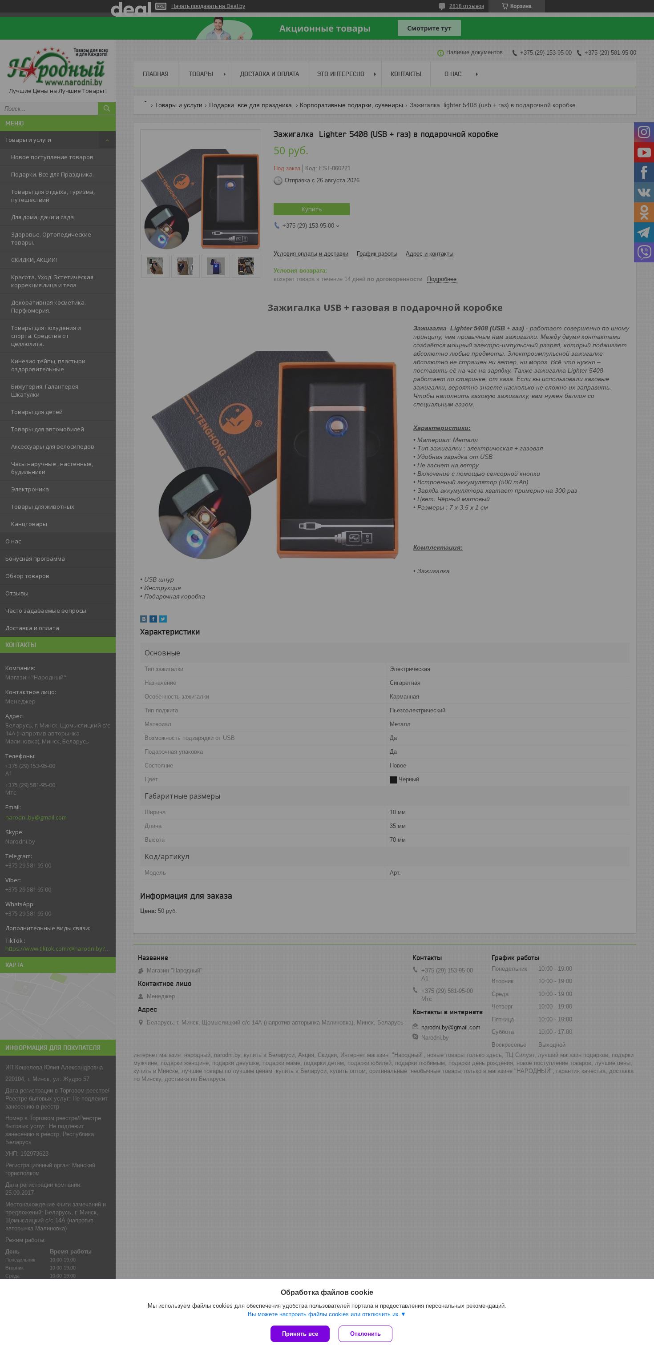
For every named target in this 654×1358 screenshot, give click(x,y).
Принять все (300, 1333)
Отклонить (365, 1333)
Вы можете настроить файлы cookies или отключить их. (324, 1314)
